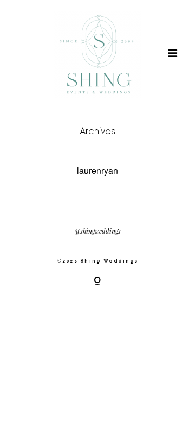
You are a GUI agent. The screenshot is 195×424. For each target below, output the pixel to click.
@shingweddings (98, 231)
